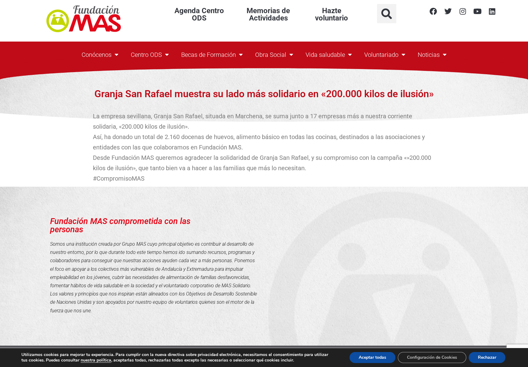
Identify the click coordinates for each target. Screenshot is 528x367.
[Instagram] (462, 11)
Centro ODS (146, 54)
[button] (386, 13)
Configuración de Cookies (432, 357)
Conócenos (97, 54)
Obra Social (270, 54)
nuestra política (96, 360)
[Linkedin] (492, 11)
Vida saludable (325, 54)
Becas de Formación (208, 54)
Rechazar (487, 357)
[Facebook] (433, 11)
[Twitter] (448, 11)
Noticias (429, 54)
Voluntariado (381, 54)
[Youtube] (477, 11)
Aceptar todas (372, 357)
